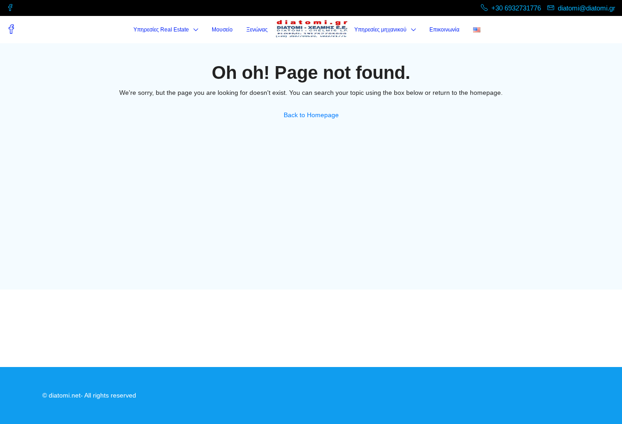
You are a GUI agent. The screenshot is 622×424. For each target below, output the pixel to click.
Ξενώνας (257, 29)
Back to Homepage (311, 115)
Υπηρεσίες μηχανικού (380, 29)
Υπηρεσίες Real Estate (161, 29)
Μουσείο (222, 29)
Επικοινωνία (444, 29)
